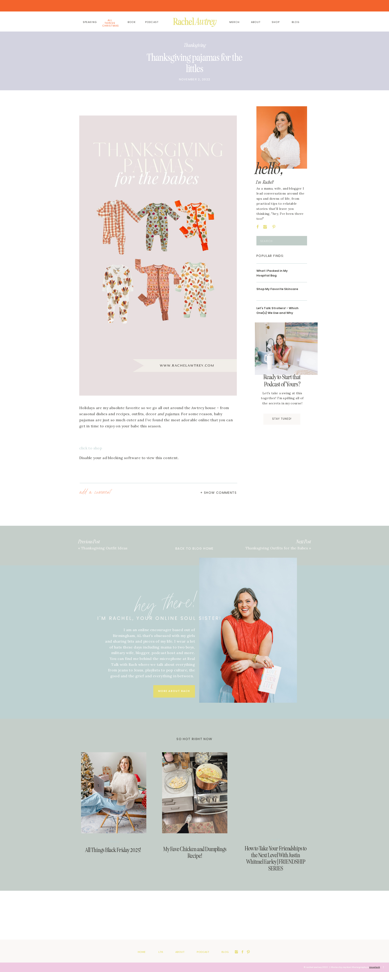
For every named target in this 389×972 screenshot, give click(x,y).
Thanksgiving (195, 45)
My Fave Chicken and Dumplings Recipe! (194, 852)
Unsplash (374, 967)
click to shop (90, 448)
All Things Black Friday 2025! (113, 850)
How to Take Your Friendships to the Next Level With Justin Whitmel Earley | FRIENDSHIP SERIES (276, 858)
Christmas (114, 841)
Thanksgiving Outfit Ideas (104, 548)
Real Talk (275, 840)
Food (195, 841)
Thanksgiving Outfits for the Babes (276, 548)
